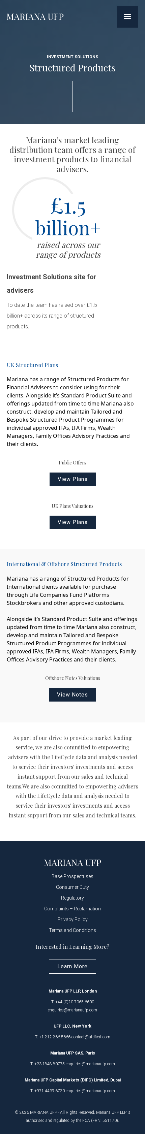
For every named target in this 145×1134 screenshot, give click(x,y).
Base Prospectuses (72, 876)
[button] (127, 17)
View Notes (72, 694)
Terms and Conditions (72, 930)
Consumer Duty (72, 887)
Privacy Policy (73, 919)
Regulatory (72, 898)
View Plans (73, 479)
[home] (35, 16)
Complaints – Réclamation (72, 908)
